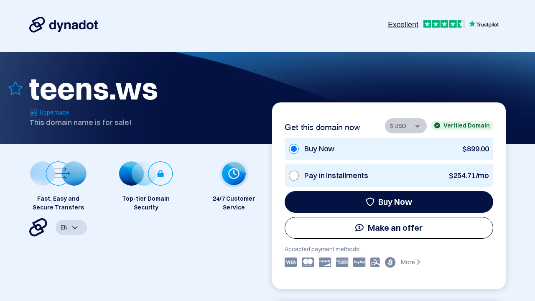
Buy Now (395, 201)
